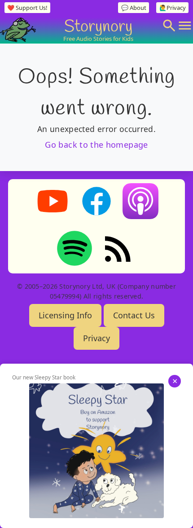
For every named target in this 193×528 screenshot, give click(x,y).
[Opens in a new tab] (96, 450)
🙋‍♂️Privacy (172, 8)
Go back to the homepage (96, 144)
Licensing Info (65, 315)
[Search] (169, 26)
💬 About (133, 8)
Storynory (98, 25)
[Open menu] (185, 26)
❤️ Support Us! (27, 8)
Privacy (96, 338)
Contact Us (134, 315)
